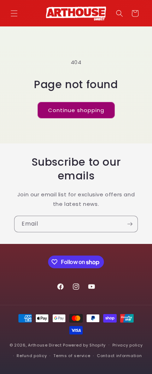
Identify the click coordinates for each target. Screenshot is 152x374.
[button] (14, 13)
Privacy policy (127, 345)
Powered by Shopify (84, 345)
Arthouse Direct (45, 345)
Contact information (119, 355)
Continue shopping (76, 110)
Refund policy (32, 355)
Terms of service (71, 355)
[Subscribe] (130, 224)
